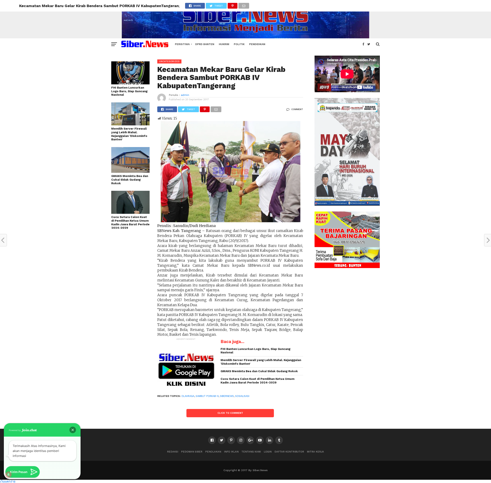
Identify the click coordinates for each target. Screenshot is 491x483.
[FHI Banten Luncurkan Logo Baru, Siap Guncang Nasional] (130, 83)
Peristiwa (182, 44)
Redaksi (172, 451)
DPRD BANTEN (204, 44)
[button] (72, 430)
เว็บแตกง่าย (7, 481)
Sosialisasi (242, 396)
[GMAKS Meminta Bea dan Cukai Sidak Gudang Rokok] (130, 171)
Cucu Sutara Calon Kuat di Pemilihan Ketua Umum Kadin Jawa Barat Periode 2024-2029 (130, 222)
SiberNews (227, 396)
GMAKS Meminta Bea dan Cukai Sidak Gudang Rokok (129, 179)
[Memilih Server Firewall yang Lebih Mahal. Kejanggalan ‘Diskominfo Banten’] (130, 124)
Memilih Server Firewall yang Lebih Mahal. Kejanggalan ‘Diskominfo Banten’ (129, 134)
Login (268, 451)
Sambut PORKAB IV (207, 396)
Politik (239, 44)
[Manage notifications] (8, 474)
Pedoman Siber (191, 451)
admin (185, 94)
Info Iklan (231, 451)
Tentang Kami (251, 451)
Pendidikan (257, 44)
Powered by (15, 430)
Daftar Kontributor (289, 451)
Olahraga (187, 396)
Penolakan (213, 451)
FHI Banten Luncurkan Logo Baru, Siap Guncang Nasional (129, 91)
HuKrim (224, 44)
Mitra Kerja (315, 451)
